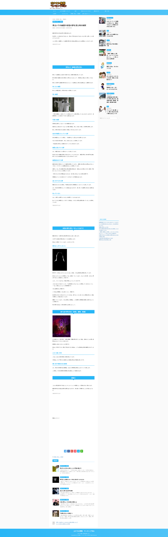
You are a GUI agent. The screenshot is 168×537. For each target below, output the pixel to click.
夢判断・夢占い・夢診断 (75, 13)
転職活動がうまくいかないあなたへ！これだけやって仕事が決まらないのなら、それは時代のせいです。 (108, 224)
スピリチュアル (65, 13)
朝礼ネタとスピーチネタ (86, 11)
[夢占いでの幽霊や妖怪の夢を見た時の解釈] (78, 451)
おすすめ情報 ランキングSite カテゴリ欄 (65, 11)
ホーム (54, 11)
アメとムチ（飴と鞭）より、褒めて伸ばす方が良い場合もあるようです (112, 111)
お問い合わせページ (86, 13)
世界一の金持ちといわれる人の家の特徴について (67, 522)
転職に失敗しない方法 (103, 227)
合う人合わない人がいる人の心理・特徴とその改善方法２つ (112, 77)
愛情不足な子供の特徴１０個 (105, 239)
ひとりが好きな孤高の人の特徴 (63, 524)
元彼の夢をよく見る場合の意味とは (68, 502)
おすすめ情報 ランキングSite (84, 531)
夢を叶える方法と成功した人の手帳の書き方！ (71, 468)
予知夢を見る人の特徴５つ (66, 513)
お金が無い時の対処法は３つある (106, 238)
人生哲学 (54, 13)
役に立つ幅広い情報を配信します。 (84, 533)
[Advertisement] (63, 54)
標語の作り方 (96, 11)
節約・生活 (107, 11)
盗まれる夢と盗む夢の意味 (66, 490)
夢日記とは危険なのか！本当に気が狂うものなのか (72, 479)
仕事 (75, 11)
